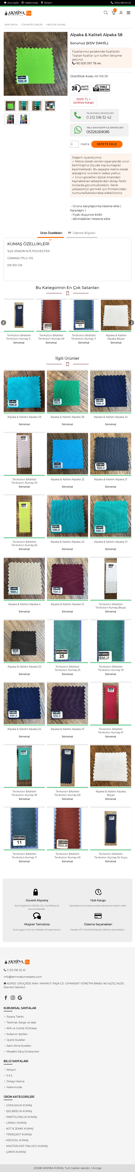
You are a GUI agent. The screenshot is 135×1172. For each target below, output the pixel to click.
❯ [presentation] (131, 322)
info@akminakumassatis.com (23, 976)
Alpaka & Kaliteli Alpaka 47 (67, 729)
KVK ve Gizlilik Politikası (22, 1028)
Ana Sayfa (12, 2)
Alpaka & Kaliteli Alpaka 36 (67, 417)
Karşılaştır (77, 210)
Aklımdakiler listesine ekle (90, 219)
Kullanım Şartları (17, 1034)
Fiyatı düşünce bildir (86, 214)
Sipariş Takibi (15, 1016)
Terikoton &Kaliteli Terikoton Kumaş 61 (110, 730)
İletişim (47, 2)
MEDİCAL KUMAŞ (56, 24)
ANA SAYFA (11, 24)
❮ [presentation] (3, 322)
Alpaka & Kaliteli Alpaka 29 (24, 417)
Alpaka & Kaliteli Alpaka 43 (67, 541)
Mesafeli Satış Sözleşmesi (23, 1051)
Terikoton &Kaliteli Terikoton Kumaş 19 (111, 668)
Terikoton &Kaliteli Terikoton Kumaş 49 (51, 337)
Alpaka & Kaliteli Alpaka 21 (110, 479)
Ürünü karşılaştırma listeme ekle (95, 206)
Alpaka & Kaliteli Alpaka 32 (67, 479)
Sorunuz (77, 43)
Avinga (96, 1168)
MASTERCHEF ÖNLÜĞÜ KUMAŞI (27, 1146)
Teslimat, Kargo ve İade (21, 1022)
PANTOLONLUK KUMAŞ (21, 1117)
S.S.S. (10, 1075)
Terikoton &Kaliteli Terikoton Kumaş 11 (83, 337)
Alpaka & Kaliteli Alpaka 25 (24, 666)
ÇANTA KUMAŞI (16, 1151)
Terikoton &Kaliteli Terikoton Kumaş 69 (67, 793)
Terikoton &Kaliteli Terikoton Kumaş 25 (67, 668)
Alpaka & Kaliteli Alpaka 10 (67, 604)
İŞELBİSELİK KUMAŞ (19, 1111)
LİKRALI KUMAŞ (16, 1122)
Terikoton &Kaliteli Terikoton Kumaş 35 (24, 481)
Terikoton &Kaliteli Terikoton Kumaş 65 (24, 543)
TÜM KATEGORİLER (32, 24)
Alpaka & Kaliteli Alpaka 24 (111, 417)
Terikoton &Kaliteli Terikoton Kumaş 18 (24, 793)
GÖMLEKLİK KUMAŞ (19, 1105)
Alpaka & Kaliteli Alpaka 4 (24, 604)
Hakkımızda (31, 2)
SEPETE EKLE (107, 144)
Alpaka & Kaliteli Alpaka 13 (110, 541)
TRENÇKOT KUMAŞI (19, 1134)
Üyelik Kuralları (16, 1040)
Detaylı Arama (15, 1081)
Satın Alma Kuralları (19, 1045)
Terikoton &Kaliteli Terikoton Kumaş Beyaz (110, 606)
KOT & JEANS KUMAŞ (19, 1128)
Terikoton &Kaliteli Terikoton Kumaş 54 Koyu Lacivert (19, 339)
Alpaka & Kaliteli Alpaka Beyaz (116, 337)
